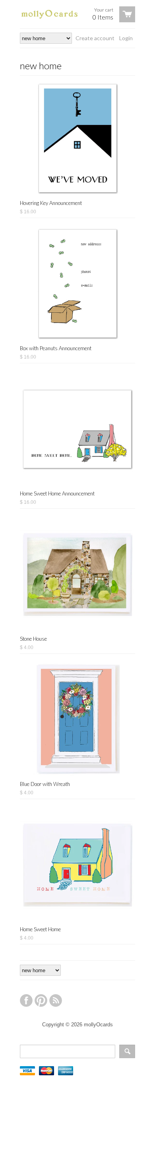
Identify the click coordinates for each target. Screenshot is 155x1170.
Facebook (26, 1000)
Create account (95, 38)
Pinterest (41, 1000)
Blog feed (55, 1000)
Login (126, 38)
